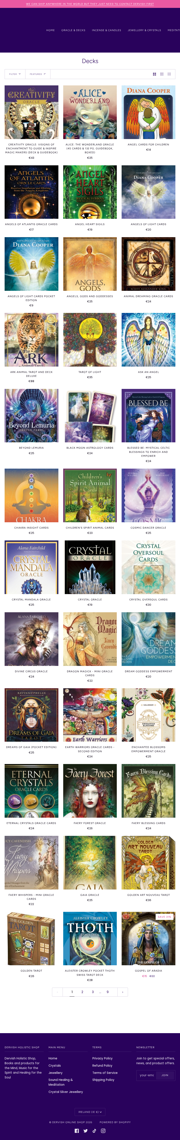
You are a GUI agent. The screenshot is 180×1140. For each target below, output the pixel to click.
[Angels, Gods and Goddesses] (90, 264)
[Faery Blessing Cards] (148, 791)
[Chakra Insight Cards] (31, 495)
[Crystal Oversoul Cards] (148, 567)
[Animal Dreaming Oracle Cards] (148, 264)
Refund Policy (102, 1066)
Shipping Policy (103, 1080)
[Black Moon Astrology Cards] (90, 416)
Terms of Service (105, 1073)
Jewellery (56, 1073)
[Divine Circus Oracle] (31, 639)
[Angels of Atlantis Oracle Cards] (31, 192)
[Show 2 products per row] (154, 74)
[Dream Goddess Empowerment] (148, 639)
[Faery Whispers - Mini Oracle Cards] (31, 862)
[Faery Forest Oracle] (90, 791)
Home (53, 1058)
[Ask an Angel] (148, 340)
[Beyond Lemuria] (31, 416)
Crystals (55, 1066)
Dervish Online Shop (68, 1122)
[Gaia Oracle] (90, 862)
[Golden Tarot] (31, 938)
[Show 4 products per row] (170, 74)
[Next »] (122, 992)
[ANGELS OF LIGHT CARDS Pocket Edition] (31, 264)
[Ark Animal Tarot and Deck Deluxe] (31, 340)
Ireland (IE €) (88, 1112)
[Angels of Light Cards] (148, 192)
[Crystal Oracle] (90, 567)
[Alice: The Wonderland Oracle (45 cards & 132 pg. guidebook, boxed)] (90, 112)
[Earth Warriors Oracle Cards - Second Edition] (90, 715)
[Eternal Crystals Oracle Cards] (31, 791)
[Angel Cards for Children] (148, 112)
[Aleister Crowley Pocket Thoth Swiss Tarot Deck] (90, 938)
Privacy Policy (102, 1058)
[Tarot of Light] (90, 340)
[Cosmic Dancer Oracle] (148, 495)
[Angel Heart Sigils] (90, 192)
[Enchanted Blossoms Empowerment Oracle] (148, 715)
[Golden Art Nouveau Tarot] (148, 862)
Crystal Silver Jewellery (66, 1092)
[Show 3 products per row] (162, 74)
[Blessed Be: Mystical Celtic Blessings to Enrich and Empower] (148, 416)
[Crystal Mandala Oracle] (31, 567)
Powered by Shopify (115, 1122)
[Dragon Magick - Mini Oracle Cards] (90, 639)
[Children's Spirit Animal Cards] (90, 495)
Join (165, 1075)
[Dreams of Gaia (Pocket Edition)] (31, 715)
